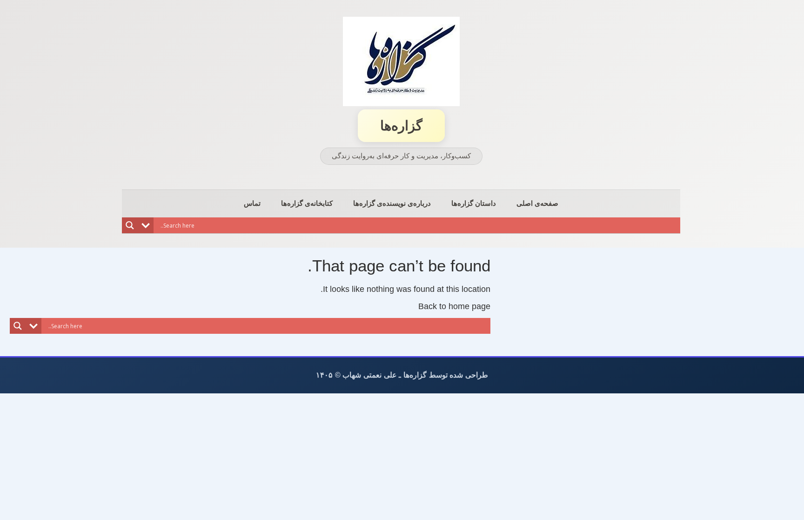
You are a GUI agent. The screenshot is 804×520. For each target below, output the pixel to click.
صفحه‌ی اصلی (537, 203)
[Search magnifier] (130, 225)
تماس (252, 203)
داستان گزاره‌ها (473, 203)
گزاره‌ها (401, 125)
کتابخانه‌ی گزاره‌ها (307, 203)
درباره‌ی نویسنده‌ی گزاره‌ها (392, 203)
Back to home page (454, 306)
